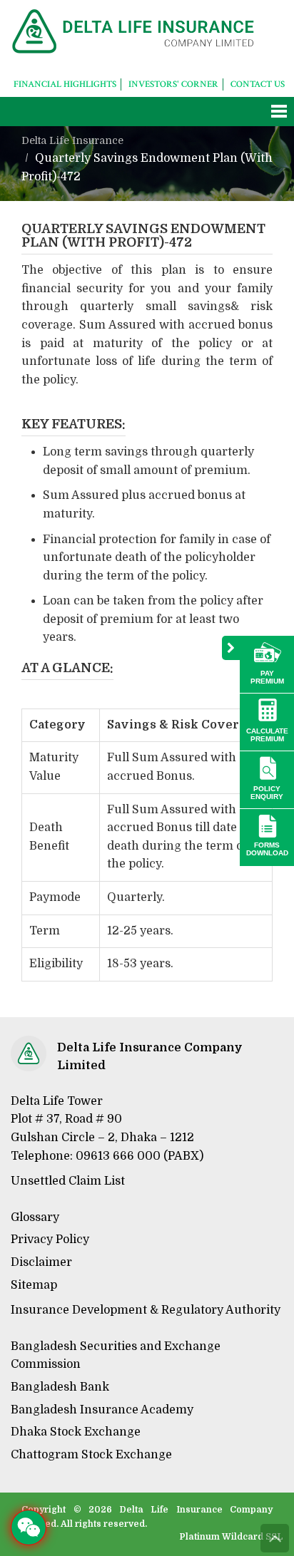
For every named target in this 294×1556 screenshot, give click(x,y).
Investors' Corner (173, 84)
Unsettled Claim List (68, 1181)
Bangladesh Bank (60, 1387)
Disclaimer (41, 1262)
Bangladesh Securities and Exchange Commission (115, 1355)
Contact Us (257, 84)
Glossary (35, 1217)
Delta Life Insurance (72, 140)
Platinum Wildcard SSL (231, 1537)
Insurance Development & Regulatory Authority (145, 1310)
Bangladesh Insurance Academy (102, 1409)
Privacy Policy (50, 1239)
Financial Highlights (65, 84)
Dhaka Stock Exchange (76, 1432)
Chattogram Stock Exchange (91, 1454)
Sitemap (34, 1285)
